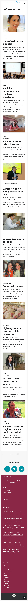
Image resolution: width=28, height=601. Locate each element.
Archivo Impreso (7, 492)
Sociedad (6, 567)
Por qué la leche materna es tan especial (11, 381)
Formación (6, 585)
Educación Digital (7, 527)
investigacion (6, 534)
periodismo (17, 542)
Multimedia (6, 494)
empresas (22, 527)
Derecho (6, 575)
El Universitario (9, 3)
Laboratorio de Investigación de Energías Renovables (12, 537)
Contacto (6, 499)
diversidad (16, 525)
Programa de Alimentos (15, 544)
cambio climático (20, 513)
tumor (12, 551)
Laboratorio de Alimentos (17, 534)
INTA (18, 532)
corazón (19, 520)
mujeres (10, 540)
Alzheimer (5, 511)
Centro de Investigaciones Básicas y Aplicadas (13, 518)
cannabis (5, 516)
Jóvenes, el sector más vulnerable (12, 143)
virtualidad (11, 554)
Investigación (7, 583)
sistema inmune (6, 549)
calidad (12, 513)
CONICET (5, 520)
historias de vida (11, 532)
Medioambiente (8, 573)
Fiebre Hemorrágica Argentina (16, 530)
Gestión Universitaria (9, 569)
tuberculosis (6, 551)
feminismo (5, 530)
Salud (5, 35)
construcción (12, 520)
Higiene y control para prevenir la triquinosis (12, 331)
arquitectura (18, 511)
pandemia (5, 542)
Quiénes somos (7, 490)
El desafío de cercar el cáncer (13, 42)
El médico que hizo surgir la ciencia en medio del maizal (13, 429)
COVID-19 (5, 523)
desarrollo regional (7, 525)
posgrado (5, 544)
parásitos (11, 542)
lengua (4, 540)
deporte (16, 523)
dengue (10, 523)
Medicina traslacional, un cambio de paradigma (11, 92)
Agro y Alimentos (13, 183)
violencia (5, 554)
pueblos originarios (14, 547)
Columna (6, 565)
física (4, 532)
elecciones (15, 527)
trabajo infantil (15, 549)
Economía (6, 577)
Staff (5, 497)
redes (22, 547)
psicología (5, 547)
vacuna (17, 551)
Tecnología (6, 581)
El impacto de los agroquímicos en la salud (13, 191)
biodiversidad (6, 513)
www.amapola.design (14, 598)
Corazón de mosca (13, 286)
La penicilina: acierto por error (14, 240)
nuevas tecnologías (18, 540)
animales (11, 511)
